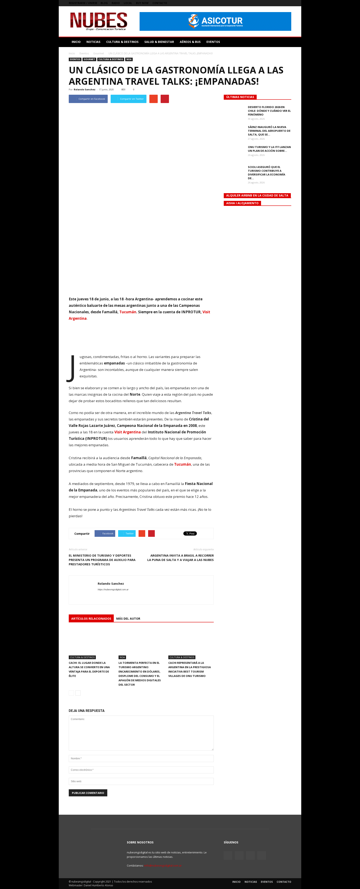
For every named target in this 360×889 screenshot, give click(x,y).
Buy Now (142, 3)
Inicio (72, 53)
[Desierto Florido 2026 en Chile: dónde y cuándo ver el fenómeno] (234, 112)
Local (128, 3)
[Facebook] (267, 3)
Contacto (159, 3)
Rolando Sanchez (84, 89)
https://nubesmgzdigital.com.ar (113, 589)
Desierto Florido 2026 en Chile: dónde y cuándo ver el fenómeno (269, 110)
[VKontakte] (281, 3)
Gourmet (89, 59)
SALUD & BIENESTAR (159, 42)
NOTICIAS (93, 42)
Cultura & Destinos (111, 59)
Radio (116, 3)
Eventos (75, 59)
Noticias (251, 882)
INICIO (76, 42)
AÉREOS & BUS (190, 42)
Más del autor (128, 618)
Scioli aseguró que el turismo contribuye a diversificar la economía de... (266, 172)
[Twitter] (274, 3)
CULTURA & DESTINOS (122, 42)
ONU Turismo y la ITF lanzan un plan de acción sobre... (269, 149)
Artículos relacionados (91, 618)
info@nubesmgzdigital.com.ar (163, 865)
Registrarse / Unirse (83, 3)
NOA (128, 59)
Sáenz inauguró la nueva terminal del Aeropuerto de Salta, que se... (269, 130)
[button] (286, 42)
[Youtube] (288, 3)
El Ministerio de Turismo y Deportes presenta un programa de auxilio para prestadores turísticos (102, 559)
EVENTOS (213, 42)
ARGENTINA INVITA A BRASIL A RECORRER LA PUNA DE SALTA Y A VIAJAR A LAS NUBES (180, 557)
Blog (104, 3)
